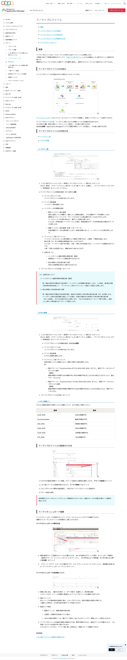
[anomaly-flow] (75, 96)
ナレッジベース (99, 10)
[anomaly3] (75, 464)
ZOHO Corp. (63, 658)
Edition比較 (65, 655)
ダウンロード (115, 10)
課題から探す (61, 3)
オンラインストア (116, 3)
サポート (106, 3)
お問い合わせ (88, 3)
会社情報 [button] (97, 3)
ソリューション (82, 655)
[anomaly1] (75, 166)
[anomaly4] (75, 539)
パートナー (80, 3)
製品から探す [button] (49, 3)
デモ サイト (54, 655)
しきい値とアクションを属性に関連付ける (50, 637)
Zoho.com (7, 3)
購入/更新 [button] (69, 3)
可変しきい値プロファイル (75, 57)
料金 (73, 655)
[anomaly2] (75, 323)
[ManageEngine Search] (124, 3)
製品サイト (88, 10)
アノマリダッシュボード (44, 118)
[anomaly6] (75, 582)
